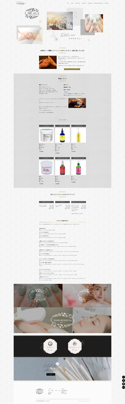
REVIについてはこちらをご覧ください (72, 69)
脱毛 (52, 390)
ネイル (56, 390)
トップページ (68, 3)
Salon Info (90, 3)
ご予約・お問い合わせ (98, 3)
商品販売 (84, 3)
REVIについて (78, 3)
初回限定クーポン (106, 3)
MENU (72, 3)
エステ (59, 390)
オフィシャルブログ (64, 393)
